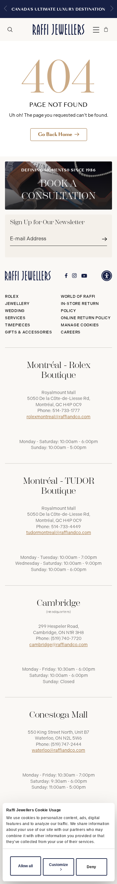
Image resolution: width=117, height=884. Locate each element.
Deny (91, 867)
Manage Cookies (80, 325)
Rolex (12, 296)
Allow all (25, 866)
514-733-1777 (66, 410)
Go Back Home (55, 134)
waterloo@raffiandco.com (58, 750)
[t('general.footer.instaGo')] (74, 275)
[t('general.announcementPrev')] (5, 9)
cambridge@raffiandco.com (58, 644)
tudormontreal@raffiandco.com (58, 532)
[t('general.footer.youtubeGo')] (84, 276)
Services (15, 318)
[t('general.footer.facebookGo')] (66, 275)
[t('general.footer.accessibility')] (106, 275)
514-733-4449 (66, 526)
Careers (70, 332)
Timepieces (17, 325)
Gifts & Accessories (28, 332)
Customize (58, 865)
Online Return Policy (85, 318)
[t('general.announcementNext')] (112, 9)
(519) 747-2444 (66, 744)
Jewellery (17, 303)
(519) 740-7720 (66, 638)
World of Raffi (78, 296)
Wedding (15, 311)
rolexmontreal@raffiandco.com (58, 416)
